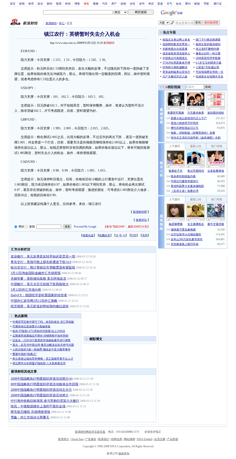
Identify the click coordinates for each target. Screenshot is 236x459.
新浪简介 (63, 439)
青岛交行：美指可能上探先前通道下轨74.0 (41, 262)
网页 (21, 226)
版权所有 (124, 453)
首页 (12, 3)
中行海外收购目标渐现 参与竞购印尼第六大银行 (45, 401)
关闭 (145, 235)
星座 (160, 3)
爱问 (188, 3)
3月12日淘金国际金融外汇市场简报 (36, 273)
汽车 (105, 3)
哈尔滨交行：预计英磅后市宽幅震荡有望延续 (43, 267)
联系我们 (103, 439)
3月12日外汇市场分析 (26, 289)
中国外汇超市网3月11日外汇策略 (34, 300)
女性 (132, 3)
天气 (169, 3)
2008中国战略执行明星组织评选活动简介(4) (42, 378)
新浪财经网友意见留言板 (90, 431)
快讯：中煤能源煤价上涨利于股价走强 (38, 406)
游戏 (123, 3)
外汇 (62, 23)
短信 (178, 3)
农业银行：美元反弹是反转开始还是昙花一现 (43, 256)
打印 (133, 235)
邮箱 (197, 3)
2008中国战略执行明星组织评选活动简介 (40, 395)
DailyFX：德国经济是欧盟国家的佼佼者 (39, 295)
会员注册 (159, 439)
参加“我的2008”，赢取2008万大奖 (126, 226)
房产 (114, 3)
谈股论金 (88, 235)
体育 (31, 3)
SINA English (144, 439)
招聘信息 (116, 439)
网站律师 (129, 439)
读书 (142, 3)
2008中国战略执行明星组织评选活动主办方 (41, 389)
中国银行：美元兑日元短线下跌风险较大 (40, 284)
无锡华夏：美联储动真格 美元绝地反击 (38, 278)
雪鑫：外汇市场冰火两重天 (30, 417)
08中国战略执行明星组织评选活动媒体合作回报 (44, 384)
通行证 (217, 3)
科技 (68, 3)
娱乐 (40, 3)
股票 (59, 3)
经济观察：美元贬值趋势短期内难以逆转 (40, 306)
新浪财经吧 (140, 211)
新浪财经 (51, 23)
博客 (77, 3)
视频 (95, 3)
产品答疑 (172, 439)
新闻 (22, 3)
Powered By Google (85, 226)
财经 (49, 3)
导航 (206, 3)
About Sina (77, 439)
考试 (151, 3)
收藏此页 (104, 235)
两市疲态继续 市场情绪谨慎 (30, 412)
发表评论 (141, 220)
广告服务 (90, 439)
